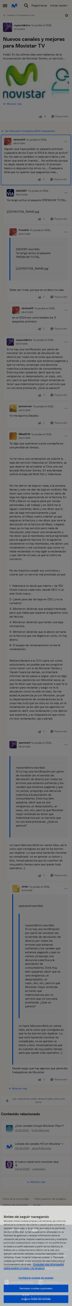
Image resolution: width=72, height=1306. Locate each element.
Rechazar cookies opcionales (36, 1288)
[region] (36, 1256)
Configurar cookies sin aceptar (36, 1277)
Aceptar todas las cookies (36, 1299)
